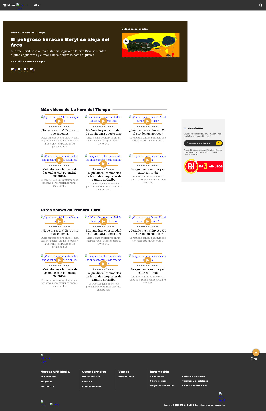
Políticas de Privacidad (194, 386)
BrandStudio (126, 377)
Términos (210, 150)
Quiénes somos (158, 381)
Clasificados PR (92, 386)
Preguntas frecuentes (162, 386)
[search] (260, 5)
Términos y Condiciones (195, 381)
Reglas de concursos (193, 376)
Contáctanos (157, 376)
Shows (15, 33)
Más (36, 5)
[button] (20, 70)
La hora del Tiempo (33, 33)
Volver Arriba (254, 358)
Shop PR (87, 381)
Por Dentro (47, 386)
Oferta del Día (91, 377)
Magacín (46, 381)
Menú (11, 5)
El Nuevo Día (48, 377)
